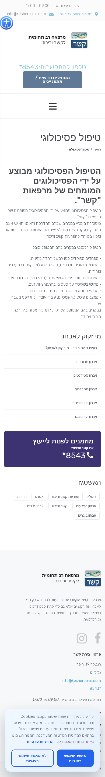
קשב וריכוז (60, 506)
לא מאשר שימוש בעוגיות (32, 758)
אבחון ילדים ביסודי (84, 403)
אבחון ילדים (35, 506)
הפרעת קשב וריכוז (65, 496)
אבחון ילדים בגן (86, 417)
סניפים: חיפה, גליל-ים (76, 14)
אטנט (39, 496)
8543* (73, 455)
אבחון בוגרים (87, 515)
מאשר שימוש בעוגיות (75, 758)
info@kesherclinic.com (26, 14)
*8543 (28, 67)
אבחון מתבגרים (86, 389)
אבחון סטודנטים (85, 375)
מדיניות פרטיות (39, 741)
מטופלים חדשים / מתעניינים (52, 79)
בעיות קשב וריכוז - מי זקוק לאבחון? (71, 348)
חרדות (22, 496)
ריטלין (92, 496)
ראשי (97, 149)
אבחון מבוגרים (86, 362)
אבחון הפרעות (86, 506)
